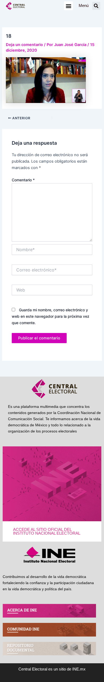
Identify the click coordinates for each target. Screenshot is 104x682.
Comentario (23, 180)
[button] (68, 5)
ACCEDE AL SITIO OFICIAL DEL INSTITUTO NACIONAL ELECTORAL (46, 531)
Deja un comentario (24, 44)
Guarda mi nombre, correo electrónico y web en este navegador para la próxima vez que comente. (50, 316)
